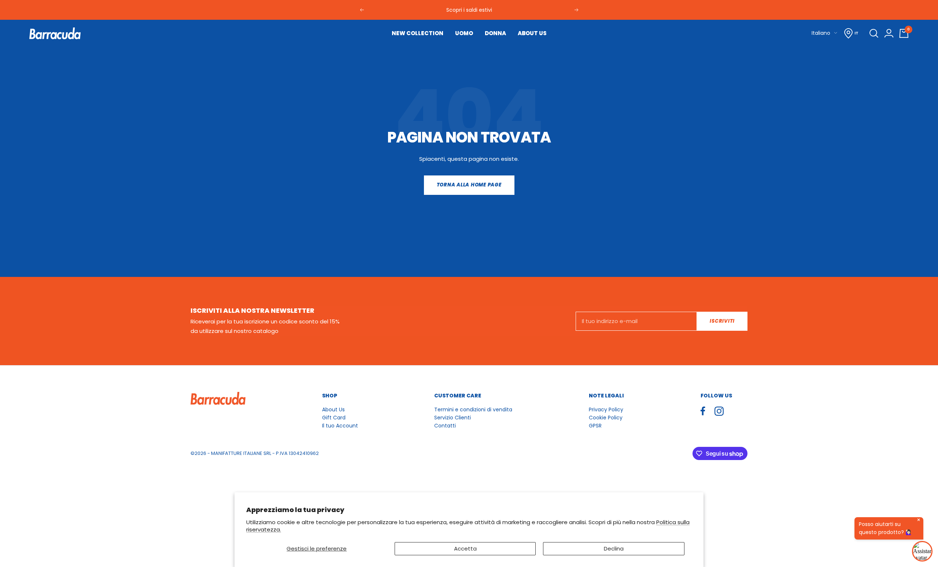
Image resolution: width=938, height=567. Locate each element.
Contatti (445, 426)
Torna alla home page (469, 184)
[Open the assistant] (922, 551)
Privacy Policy (606, 409)
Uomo (464, 33)
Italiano (821, 33)
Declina (614, 548)
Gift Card (334, 417)
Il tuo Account (340, 426)
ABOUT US (532, 33)
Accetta (465, 548)
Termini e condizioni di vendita (473, 409)
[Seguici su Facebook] (703, 411)
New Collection (417, 33)
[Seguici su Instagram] (719, 411)
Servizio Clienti (452, 417)
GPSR (595, 426)
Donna (495, 33)
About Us (333, 409)
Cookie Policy (606, 417)
